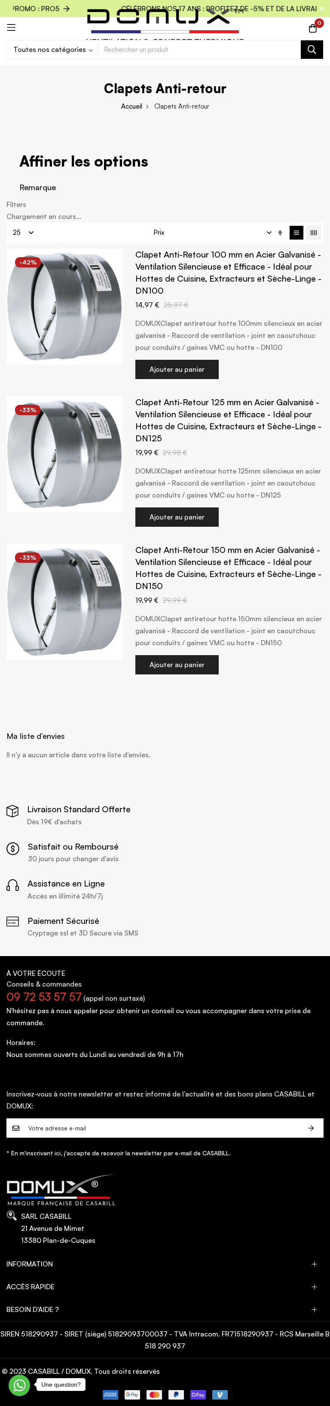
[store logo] (165, 27)
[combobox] (210, 49)
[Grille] (313, 232)
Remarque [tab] (37, 187)
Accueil (131, 106)
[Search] (312, 49)
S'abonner (311, 1128)
